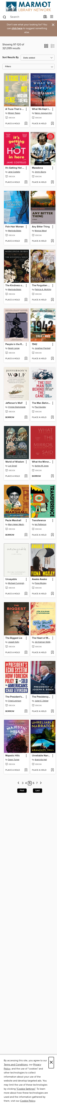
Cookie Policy (27, 1100)
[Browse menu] (52, 17)
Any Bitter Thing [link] (41, 226)
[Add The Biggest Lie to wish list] (26, 653)
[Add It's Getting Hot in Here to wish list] (26, 182)
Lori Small (12, 466)
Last (37, 790)
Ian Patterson (40, 524)
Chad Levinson (14, 701)
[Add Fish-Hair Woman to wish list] (26, 241)
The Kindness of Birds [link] (15, 285)
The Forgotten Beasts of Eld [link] (41, 285)
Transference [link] (39, 520)
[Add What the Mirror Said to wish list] (52, 476)
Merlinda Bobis (14, 230)
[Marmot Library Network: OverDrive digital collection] (28, 6)
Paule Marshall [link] (13, 520)
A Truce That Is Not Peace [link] (15, 109)
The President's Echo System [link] (15, 697)
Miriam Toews (14, 113)
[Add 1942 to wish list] (52, 359)
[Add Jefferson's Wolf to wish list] (26, 417)
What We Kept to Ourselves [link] (41, 109)
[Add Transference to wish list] (52, 535)
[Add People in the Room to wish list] (26, 359)
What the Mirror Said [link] (41, 462)
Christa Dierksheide (16, 407)
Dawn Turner (13, 759)
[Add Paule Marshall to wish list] (26, 535)
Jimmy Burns (40, 172)
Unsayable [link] (11, 579)
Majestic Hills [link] (12, 755)
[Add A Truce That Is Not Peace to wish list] (26, 124)
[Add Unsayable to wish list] (26, 594)
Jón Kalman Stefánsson (43, 642)
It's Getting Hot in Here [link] (15, 168)
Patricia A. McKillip (43, 289)
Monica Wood (41, 230)
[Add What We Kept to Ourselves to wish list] (52, 124)
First (22, 790)
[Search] (4, 16)
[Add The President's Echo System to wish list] (26, 711)
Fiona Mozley (40, 583)
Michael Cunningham (17, 583)
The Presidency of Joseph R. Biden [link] (41, 697)
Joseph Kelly (13, 642)
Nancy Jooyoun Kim (43, 113)
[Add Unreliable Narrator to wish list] (52, 770)
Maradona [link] (37, 168)
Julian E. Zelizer (41, 701)
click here (17, 28)
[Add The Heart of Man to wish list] (52, 653)
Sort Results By (10, 57)
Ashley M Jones (42, 466)
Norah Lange (13, 348)
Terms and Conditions (16, 1064)
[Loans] (45, 17)
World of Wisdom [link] (14, 462)
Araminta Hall (41, 759)
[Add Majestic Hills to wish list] (26, 770)
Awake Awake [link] (39, 579)
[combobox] (22, 17)
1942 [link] (34, 344)
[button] (46, 47)
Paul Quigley (40, 407)
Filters (8, 66)
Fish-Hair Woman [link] (14, 226)
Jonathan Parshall (43, 348)
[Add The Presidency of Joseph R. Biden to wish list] (52, 711)
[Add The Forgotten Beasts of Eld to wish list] (52, 300)
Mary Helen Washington (17, 524)
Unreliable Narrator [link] (41, 755)
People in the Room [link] (15, 344)
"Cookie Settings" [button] (25, 1088)
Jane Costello (14, 172)
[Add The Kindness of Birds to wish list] (26, 300)
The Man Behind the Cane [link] (41, 403)
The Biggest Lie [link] (13, 638)
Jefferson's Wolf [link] (13, 403)
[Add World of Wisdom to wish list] (26, 476)
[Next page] (41, 783)
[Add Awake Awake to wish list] (52, 594)
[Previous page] (19, 783)
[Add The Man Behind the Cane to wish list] (52, 417)
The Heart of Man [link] (41, 638)
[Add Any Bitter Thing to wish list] (52, 241)
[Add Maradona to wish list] (52, 182)
